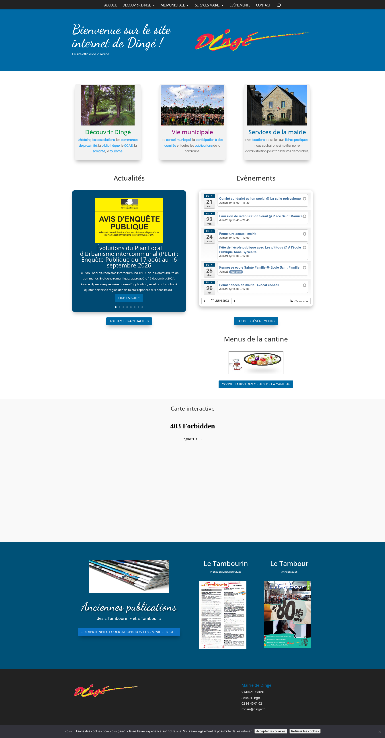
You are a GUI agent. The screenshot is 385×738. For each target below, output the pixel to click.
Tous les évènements (255, 321)
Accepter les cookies (270, 731)
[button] (298, 301)
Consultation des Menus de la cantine (256, 384)
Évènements (240, 6)
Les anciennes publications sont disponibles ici (127, 632)
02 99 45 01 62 (252, 703)
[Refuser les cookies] (379, 732)
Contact (263, 6)
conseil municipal (178, 140)
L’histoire (84, 140)
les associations (103, 140)
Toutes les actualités (129, 321)
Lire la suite (129, 298)
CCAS (128, 145)
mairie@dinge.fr (253, 709)
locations (258, 140)
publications (204, 145)
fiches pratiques (296, 140)
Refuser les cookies (305, 731)
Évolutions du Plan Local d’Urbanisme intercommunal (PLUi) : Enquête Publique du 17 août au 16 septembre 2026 (129, 256)
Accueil (110, 6)
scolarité (99, 151)
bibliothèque (111, 145)
